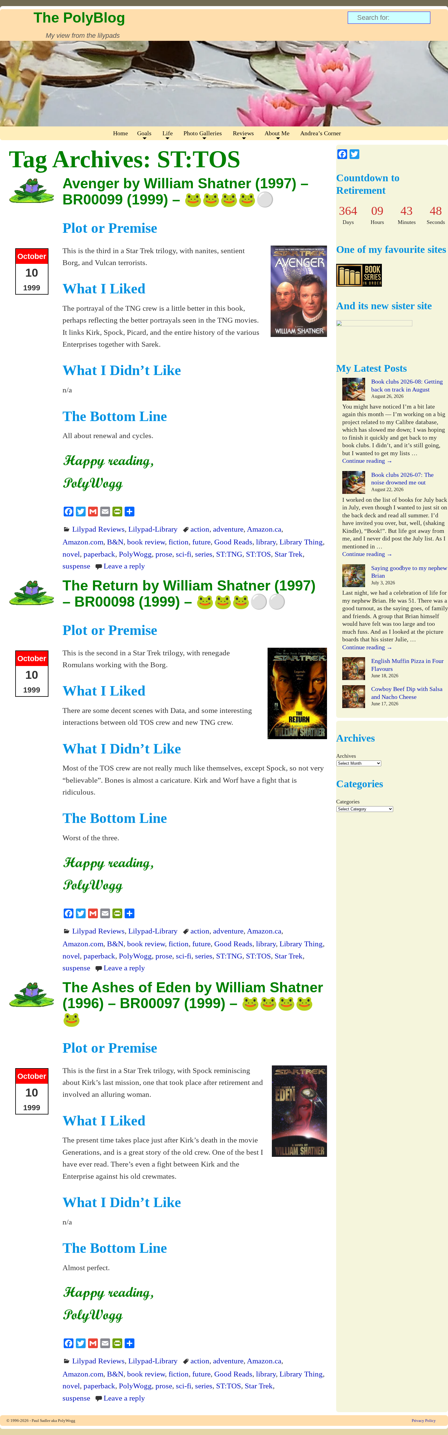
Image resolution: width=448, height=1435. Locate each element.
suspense (76, 566)
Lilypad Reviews (98, 529)
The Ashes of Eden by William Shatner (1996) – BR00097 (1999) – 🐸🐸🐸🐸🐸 (192, 1003)
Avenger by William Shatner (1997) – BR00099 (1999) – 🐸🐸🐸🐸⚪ (185, 191)
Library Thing (301, 541)
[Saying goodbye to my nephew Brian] (353, 576)
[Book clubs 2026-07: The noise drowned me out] (353, 483)
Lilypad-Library (153, 529)
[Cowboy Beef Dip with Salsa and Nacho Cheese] (353, 697)
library (266, 541)
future (201, 541)
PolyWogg (135, 554)
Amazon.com (82, 541)
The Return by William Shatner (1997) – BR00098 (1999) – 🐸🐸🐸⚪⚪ (189, 593)
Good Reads (233, 541)
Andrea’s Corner (320, 133)
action (199, 529)
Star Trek (289, 554)
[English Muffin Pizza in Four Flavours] (353, 669)
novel (71, 554)
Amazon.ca (264, 529)
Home (120, 133)
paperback (99, 554)
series (203, 554)
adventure (228, 529)
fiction (179, 541)
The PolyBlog (79, 17)
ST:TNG (229, 554)
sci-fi (183, 554)
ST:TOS (258, 554)
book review (146, 541)
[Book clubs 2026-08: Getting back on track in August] (353, 390)
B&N (115, 541)
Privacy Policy (424, 1420)
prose (163, 554)
